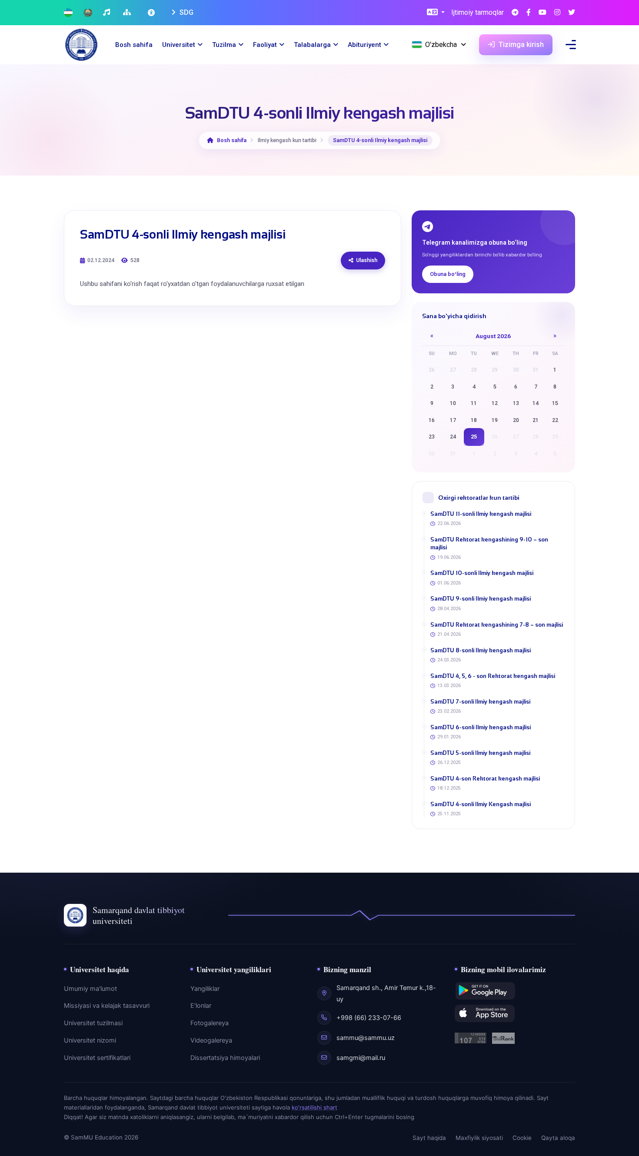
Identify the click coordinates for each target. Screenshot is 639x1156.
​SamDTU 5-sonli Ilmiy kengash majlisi (480, 753)
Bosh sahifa (134, 45)
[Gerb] (87, 13)
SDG (185, 12)
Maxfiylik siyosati (479, 1137)
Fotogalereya (209, 1023)
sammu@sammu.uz (365, 1038)
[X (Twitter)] (571, 13)
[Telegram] (515, 13)
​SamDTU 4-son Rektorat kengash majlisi (485, 778)
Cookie (522, 1137)
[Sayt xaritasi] (128, 13)
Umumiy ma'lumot (90, 989)
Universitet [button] (178, 45)
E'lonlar (200, 1006)
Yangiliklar (205, 989)
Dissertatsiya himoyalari (225, 1058)
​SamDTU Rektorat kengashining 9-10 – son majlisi (489, 543)
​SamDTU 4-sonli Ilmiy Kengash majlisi (480, 804)
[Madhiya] (107, 13)
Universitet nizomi (90, 1040)
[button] (436, 13)
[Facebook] (528, 13)
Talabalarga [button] (312, 45)
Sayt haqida (429, 1137)
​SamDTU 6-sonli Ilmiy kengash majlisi (480, 727)
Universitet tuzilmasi (93, 1023)
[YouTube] (542, 13)
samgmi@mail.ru (360, 1058)
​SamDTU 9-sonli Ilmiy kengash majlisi (480, 598)
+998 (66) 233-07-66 (368, 1018)
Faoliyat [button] (265, 45)
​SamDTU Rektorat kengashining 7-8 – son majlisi (496, 624)
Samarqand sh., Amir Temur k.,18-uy (386, 993)
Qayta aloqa (558, 1137)
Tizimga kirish (520, 44)
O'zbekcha (441, 44)
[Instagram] (557, 13)
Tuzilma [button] (224, 45)
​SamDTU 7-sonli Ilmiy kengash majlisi (480, 701)
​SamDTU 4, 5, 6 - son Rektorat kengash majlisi (492, 676)
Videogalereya (211, 1040)
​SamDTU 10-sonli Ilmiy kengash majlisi (481, 573)
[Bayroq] (68, 13)
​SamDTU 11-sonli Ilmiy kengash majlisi (480, 514)
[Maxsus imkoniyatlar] (152, 12)
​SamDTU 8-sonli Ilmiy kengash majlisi (480, 650)
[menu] (571, 44)
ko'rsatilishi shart (314, 1107)
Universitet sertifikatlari (97, 1058)
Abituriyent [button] (364, 45)
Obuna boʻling (448, 274)
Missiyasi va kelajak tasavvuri (107, 1006)
